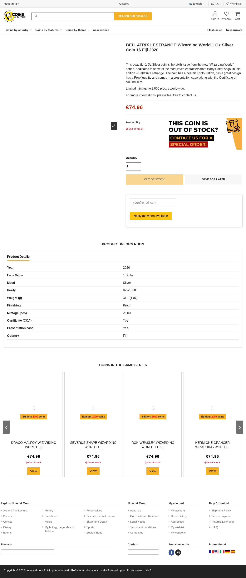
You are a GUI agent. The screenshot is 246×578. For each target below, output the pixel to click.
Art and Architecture (15, 510)
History (49, 510)
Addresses (177, 521)
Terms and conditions (143, 527)
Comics (7, 521)
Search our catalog (132, 16)
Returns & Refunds (222, 521)
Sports (90, 527)
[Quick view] (37, 433)
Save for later (213, 179)
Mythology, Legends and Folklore (60, 529)
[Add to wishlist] (30, 433)
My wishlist (177, 527)
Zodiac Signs (94, 532)
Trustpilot (123, 3)
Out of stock (154, 179)
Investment (51, 516)
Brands (7, 516)
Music (48, 521)
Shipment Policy (221, 510)
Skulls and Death (96, 521)
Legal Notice (137, 521)
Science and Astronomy (100, 516)
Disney (7, 527)
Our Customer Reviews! (144, 516)
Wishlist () (235, 3)
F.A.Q (214, 527)
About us (135, 510)
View (33, 471)
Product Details (18, 256)
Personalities (94, 510)
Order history (179, 516)
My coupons (178, 532)
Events (7, 532)
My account (178, 510)
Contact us (136, 532)
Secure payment (221, 516)
